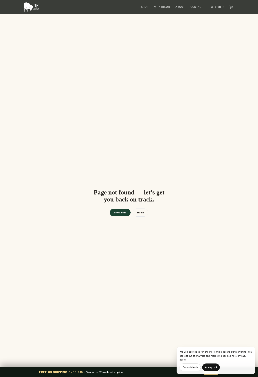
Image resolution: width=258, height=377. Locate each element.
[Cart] (231, 7)
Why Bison (162, 7)
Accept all (211, 367)
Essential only (190, 367)
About (180, 7)
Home (140, 212)
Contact (196, 7)
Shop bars (120, 212)
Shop (145, 7)
